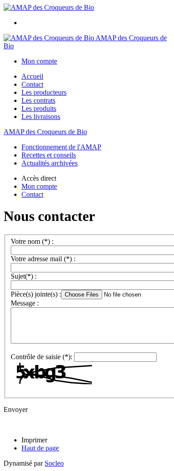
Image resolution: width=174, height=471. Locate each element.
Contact (32, 84)
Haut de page (40, 448)
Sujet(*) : (24, 276)
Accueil (32, 76)
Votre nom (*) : (32, 241)
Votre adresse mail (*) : (43, 259)
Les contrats (38, 100)
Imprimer (34, 440)
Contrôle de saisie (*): (41, 357)
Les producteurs (43, 92)
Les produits (38, 108)
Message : (25, 303)
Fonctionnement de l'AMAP (61, 147)
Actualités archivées (49, 163)
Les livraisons (40, 116)
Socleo (54, 463)
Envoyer (16, 409)
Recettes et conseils (48, 155)
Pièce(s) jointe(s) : (36, 294)
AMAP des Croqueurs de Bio (45, 132)
